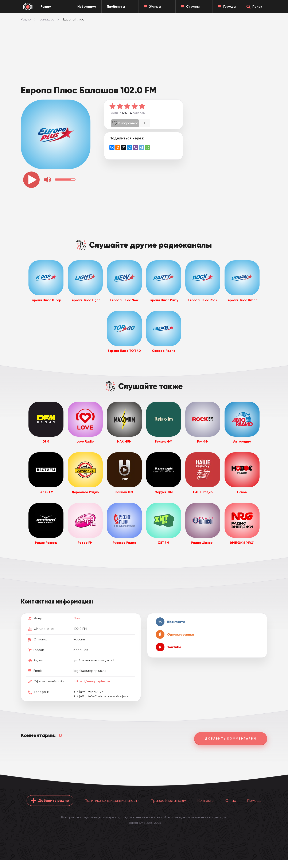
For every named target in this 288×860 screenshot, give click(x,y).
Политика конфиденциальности (112, 800)
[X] (123, 147)
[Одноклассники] (117, 147)
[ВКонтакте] (111, 147)
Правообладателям (168, 800)
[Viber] (135, 147)
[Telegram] (141, 147)
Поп (77, 618)
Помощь (254, 800)
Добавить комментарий (230, 738)
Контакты (205, 800)
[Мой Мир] (129, 147)
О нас (230, 800)
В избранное (128, 123)
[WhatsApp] (147, 147)
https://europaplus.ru (92, 681)
